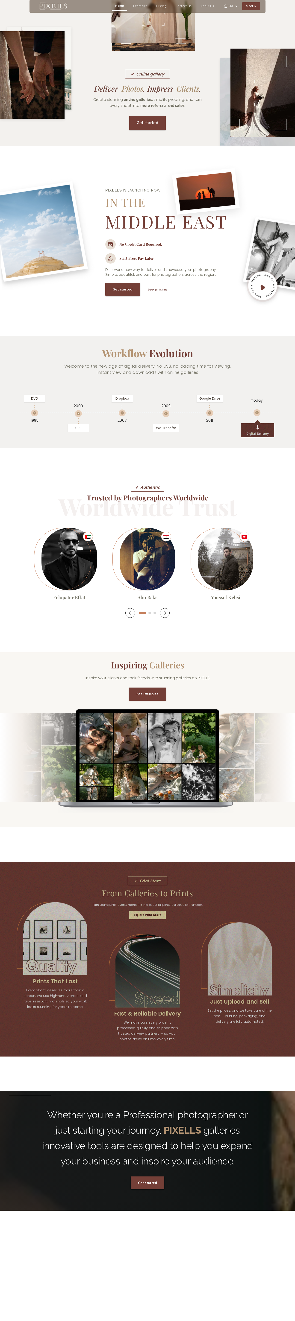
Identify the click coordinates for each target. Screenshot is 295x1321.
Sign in (251, 6)
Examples (140, 6)
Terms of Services (44, 1279)
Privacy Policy (107, 1303)
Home (119, 6)
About (101, 1295)
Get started (147, 122)
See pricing (158, 289)
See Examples (147, 694)
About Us (207, 6)
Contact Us (183, 6)
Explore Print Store (147, 915)
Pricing (161, 6)
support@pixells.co (172, 1270)
